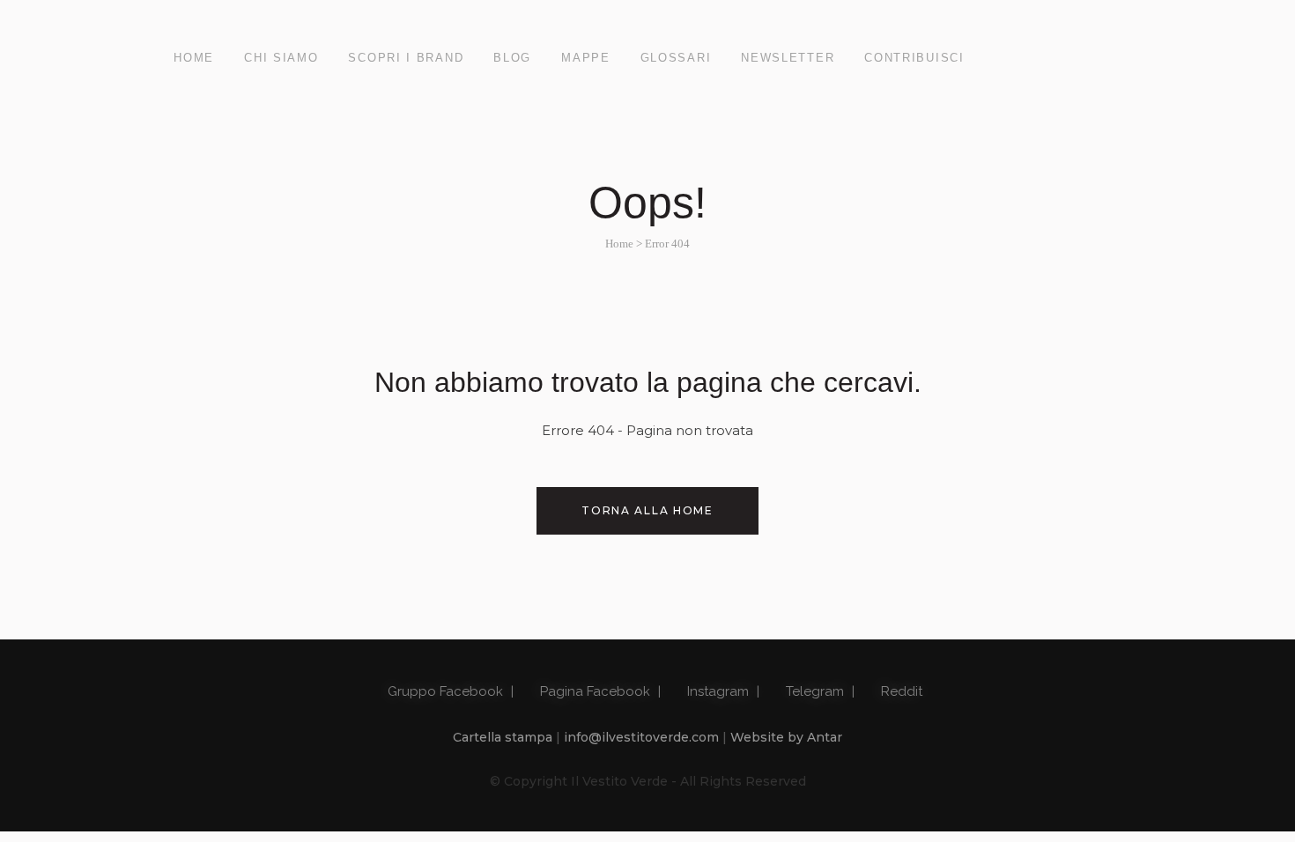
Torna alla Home (647, 510)
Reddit (899, 691)
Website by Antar (786, 737)
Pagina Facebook (593, 691)
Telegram (813, 691)
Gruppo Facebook (443, 691)
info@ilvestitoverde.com (641, 737)
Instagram (716, 691)
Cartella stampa (502, 737)
